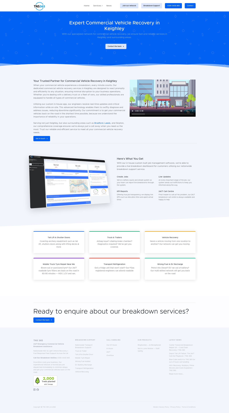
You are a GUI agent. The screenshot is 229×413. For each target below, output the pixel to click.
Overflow (110, 355)
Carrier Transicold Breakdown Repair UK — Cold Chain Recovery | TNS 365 (181, 347)
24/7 (108, 352)
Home (86, 6)
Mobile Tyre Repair (82, 358)
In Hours (110, 348)
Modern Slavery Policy (161, 407)
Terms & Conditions (189, 407)
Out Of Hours (112, 345)
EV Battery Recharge (83, 365)
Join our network (129, 6)
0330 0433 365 (173, 6)
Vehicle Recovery (82, 372)
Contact (190, 6)
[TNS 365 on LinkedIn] (34, 390)
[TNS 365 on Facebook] (37, 390)
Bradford (98, 123)
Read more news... (176, 374)
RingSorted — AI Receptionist (149, 345)
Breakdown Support (151, 6)
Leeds (107, 123)
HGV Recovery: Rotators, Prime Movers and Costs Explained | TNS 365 (181, 368)
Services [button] (97, 6)
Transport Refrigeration (84, 368)
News (109, 6)
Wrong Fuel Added (82, 361)
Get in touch (40, 138)
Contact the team (115, 46)
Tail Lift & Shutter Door (84, 354)
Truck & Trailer (81, 351)
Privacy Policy (175, 407)
